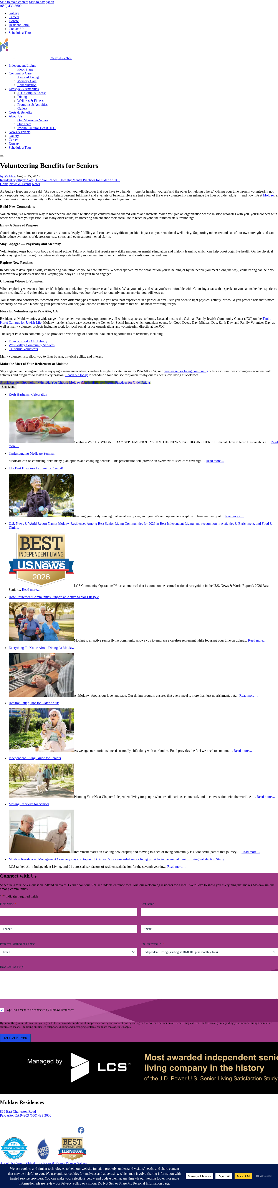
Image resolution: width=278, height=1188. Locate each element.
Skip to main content (14, 2)
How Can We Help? (12, 967)
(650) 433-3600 (11, 6)
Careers (14, 140)
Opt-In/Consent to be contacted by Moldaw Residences (40, 1009)
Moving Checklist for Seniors (29, 804)
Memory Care (26, 81)
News (36, 184)
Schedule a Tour (20, 147)
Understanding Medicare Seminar (32, 453)
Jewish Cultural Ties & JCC (36, 128)
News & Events (20, 184)
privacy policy (99, 1023)
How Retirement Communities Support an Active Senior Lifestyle (54, 597)
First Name (8, 904)
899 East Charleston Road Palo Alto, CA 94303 (18, 1113)
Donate (14, 143)
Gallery (22, 108)
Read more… (215, 461)
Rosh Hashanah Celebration (28, 394)
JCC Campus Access (31, 93)
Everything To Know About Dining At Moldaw (41, 648)
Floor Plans (25, 69)
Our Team (24, 124)
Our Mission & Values (32, 120)
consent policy (122, 1023)
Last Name (149, 904)
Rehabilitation (26, 85)
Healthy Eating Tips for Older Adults (34, 703)
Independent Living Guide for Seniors (35, 758)
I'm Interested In (152, 943)
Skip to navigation (41, 2)
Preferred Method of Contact (17, 943)
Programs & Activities (32, 104)
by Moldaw (8, 176)
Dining (22, 97)
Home (4, 184)
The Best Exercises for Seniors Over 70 (36, 468)
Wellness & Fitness (30, 100)
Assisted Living (28, 77)
